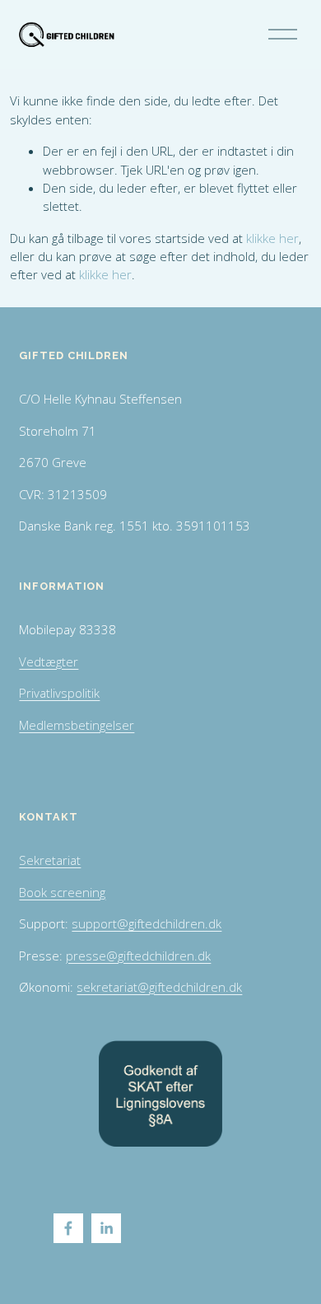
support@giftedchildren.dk (146, 923)
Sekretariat (50, 860)
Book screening (62, 892)
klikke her (272, 238)
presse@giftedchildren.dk (138, 955)
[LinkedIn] (106, 1228)
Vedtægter (48, 661)
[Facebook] (68, 1228)
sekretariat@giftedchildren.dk (159, 987)
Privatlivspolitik (59, 693)
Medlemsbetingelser (76, 725)
